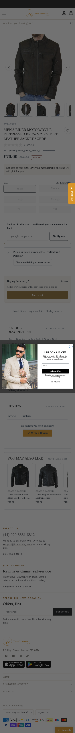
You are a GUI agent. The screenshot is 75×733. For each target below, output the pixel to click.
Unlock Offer (55, 371)
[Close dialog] (70, 346)
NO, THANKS (55, 382)
